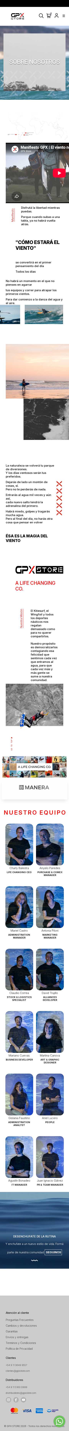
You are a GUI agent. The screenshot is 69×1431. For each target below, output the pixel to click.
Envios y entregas (17, 1337)
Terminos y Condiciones (21, 1342)
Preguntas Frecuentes (20, 1319)
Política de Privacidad (19, 1348)
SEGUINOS (53, 1252)
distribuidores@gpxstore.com (21, 1392)
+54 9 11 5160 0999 (16, 1387)
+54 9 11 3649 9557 (16, 1365)
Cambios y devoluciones (21, 1325)
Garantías (12, 1331)
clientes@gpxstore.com (18, 1370)
